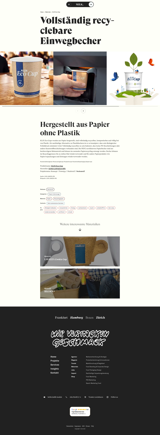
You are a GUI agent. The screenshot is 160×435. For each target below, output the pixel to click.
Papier (49, 198)
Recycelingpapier (59, 198)
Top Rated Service (78, 412)
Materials (48, 12)
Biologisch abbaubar (50, 208)
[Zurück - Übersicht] (69, 4)
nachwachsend (82, 208)
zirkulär (70, 212)
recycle (92, 208)
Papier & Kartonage (54, 194)
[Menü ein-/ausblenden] (91, 4)
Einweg (73, 208)
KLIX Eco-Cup (57, 166)
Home (42, 12)
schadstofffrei (101, 208)
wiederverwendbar (50, 212)
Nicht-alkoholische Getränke (55, 203)
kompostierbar (64, 208)
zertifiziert (62, 212)
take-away (111, 208)
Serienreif (50, 189)
